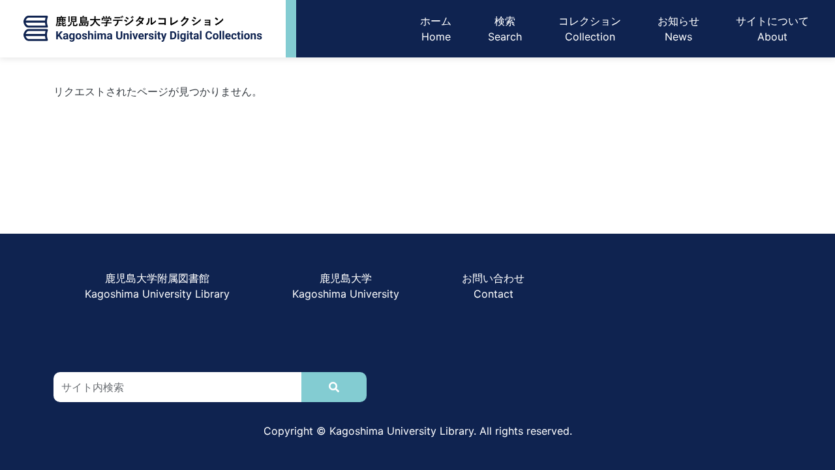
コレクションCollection (589, 28)
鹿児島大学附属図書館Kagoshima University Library (157, 286)
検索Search (505, 28)
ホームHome (435, 28)
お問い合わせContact (493, 286)
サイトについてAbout (772, 28)
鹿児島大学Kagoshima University (345, 286)
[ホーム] (143, 28)
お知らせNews (678, 28)
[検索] (334, 387)
